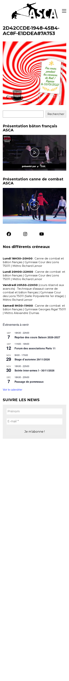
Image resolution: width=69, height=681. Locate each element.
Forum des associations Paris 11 (35, 348)
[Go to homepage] (35, 11)
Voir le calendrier (12, 389)
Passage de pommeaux (29, 381)
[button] (64, 10)
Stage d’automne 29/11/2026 (32, 359)
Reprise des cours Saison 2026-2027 (37, 337)
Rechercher (55, 114)
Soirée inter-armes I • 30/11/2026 (34, 370)
